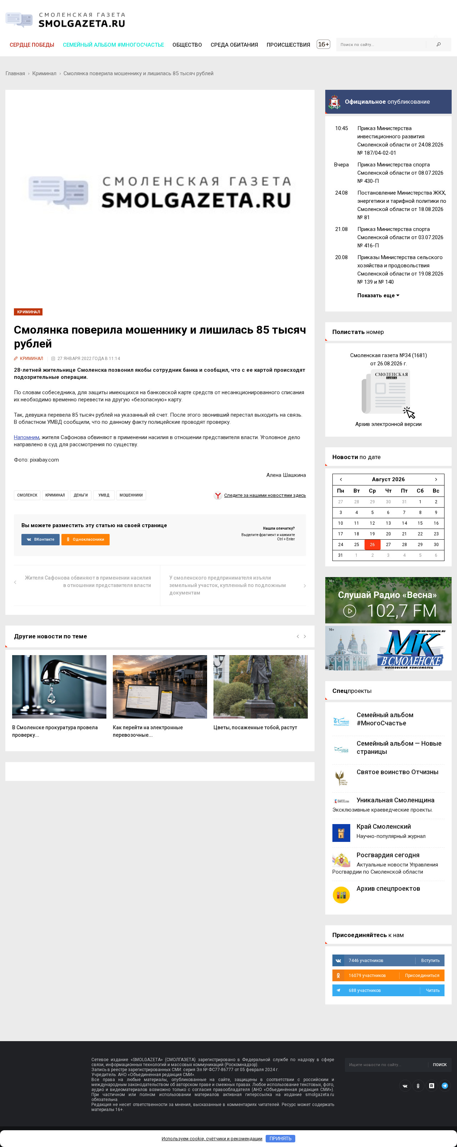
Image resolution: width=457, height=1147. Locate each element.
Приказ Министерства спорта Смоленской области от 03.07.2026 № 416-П (400, 237)
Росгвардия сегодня (388, 855)
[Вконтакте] (405, 1086)
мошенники (131, 495)
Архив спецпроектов (388, 888)
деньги (81, 495)
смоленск (27, 495)
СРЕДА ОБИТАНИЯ (234, 45)
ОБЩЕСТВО (187, 45)
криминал (55, 495)
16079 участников (394, 975)
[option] (59, 700)
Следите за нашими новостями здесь (265, 495)
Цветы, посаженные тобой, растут (255, 727)
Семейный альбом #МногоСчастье (113, 45)
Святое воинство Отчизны (397, 772)
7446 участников (394, 960)
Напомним (26, 437)
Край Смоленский (384, 826)
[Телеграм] (445, 1086)
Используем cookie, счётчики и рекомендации (212, 1138)
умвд (104, 495)
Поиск (440, 1065)
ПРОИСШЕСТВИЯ (288, 45)
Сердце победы (32, 45)
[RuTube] (432, 1086)
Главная (15, 73)
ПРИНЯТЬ (281, 1138)
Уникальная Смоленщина (396, 800)
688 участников (394, 990)
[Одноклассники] (418, 1086)
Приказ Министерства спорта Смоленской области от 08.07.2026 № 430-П (400, 172)
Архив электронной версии (388, 424)
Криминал (44, 73)
